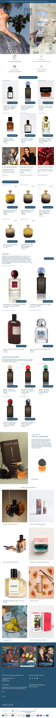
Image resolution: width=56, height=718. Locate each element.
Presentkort (40, 4)
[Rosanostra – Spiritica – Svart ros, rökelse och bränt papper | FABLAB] (46, 92)
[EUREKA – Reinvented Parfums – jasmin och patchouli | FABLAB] (46, 376)
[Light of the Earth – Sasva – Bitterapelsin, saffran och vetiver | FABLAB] (28, 231)
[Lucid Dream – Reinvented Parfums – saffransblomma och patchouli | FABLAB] (10, 409)
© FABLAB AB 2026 (5, 713)
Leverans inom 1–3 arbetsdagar (15, 71)
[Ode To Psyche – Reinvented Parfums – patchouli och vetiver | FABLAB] (28, 409)
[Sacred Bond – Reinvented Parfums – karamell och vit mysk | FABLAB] (28, 92)
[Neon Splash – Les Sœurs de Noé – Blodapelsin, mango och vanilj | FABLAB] (46, 125)
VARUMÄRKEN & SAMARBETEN (37, 684)
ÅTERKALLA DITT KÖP (7, 704)
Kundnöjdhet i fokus (41, 70)
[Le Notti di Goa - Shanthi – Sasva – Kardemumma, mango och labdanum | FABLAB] (46, 197)
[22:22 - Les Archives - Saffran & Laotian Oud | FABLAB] (14, 329)
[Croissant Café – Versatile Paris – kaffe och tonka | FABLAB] (28, 125)
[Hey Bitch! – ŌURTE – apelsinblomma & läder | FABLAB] (10, 125)
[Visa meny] (2, 11)
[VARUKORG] (53, 11)
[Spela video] (4, 664)
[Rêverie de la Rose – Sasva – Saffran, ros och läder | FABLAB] (28, 197)
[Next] (53, 28)
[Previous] (2, 28)
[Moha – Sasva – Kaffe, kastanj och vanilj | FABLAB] (10, 231)
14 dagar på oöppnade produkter (14, 61)
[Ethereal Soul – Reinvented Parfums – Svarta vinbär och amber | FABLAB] (28, 376)
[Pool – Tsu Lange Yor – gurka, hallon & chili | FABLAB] (41, 329)
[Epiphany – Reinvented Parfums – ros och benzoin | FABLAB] (10, 376)
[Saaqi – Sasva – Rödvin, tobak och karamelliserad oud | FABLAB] (10, 197)
